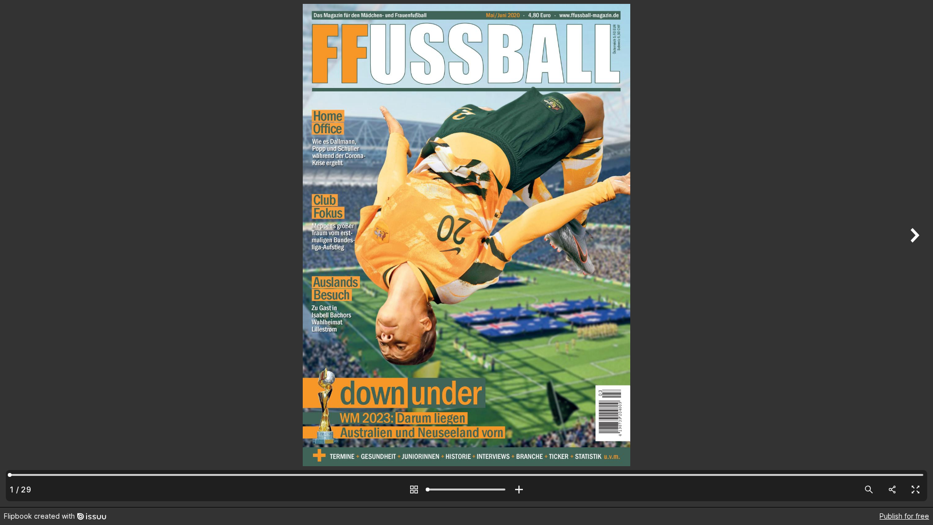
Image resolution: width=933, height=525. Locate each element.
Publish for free (904, 516)
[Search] (869, 489)
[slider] (466, 489)
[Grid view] (414, 489)
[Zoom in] (519, 489)
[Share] (892, 489)
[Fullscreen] (915, 489)
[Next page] (913, 253)
